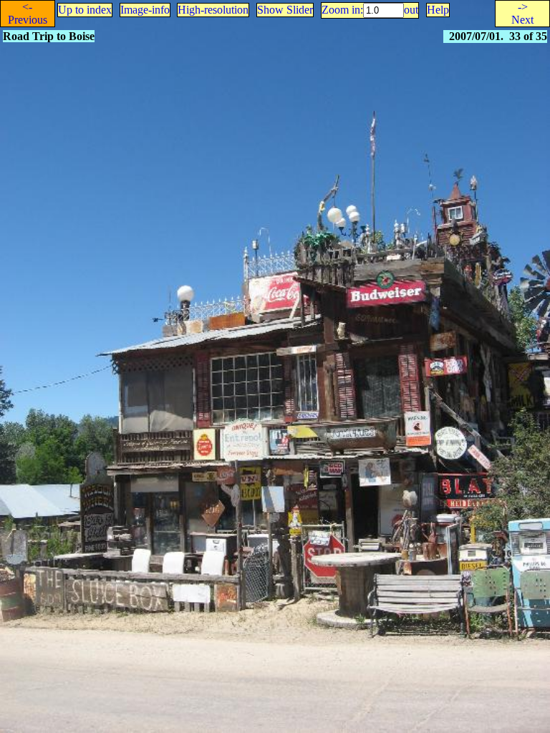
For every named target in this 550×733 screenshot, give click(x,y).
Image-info (145, 10)
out (411, 10)
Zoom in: (342, 10)
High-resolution (213, 10)
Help (438, 10)
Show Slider (285, 10)
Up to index (85, 10)
